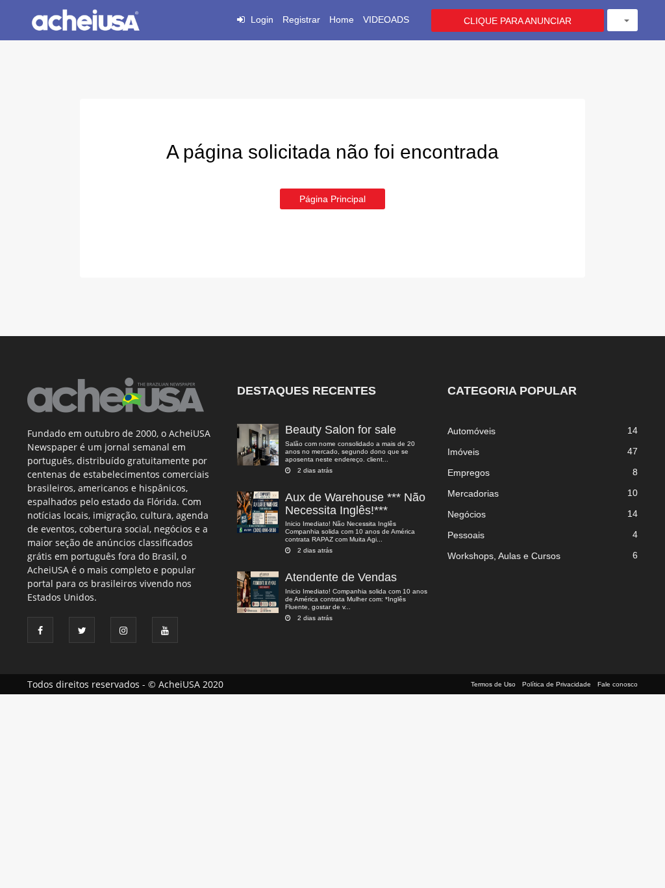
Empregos (468, 472)
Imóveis (463, 452)
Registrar (301, 19)
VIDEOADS (386, 19)
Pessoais (465, 535)
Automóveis (471, 431)
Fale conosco (617, 684)
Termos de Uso (493, 684)
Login (262, 19)
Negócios (466, 514)
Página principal (332, 199)
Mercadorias (473, 493)
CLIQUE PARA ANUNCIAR (517, 21)
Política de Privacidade (556, 684)
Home (341, 19)
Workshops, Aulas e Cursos (503, 556)
